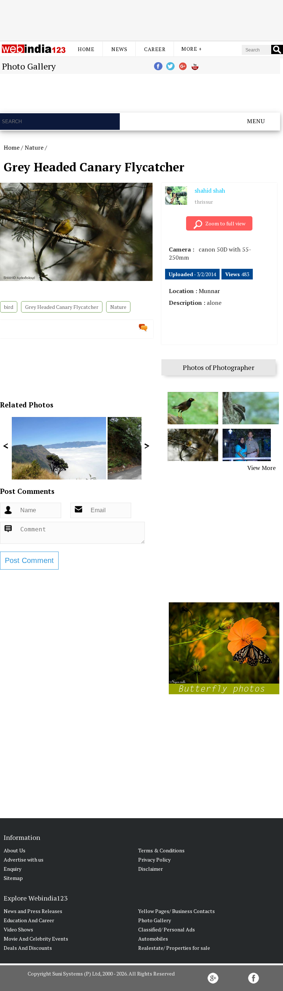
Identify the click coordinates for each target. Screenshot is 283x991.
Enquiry (12, 868)
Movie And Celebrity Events (36, 938)
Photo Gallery (154, 920)
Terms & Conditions (161, 850)
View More (261, 468)
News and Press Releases (33, 911)
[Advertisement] (141, 19)
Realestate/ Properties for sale (174, 947)
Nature (34, 147)
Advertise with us (23, 859)
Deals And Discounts (28, 947)
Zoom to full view (225, 223)
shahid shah (210, 190)
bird (8, 306)
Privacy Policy (154, 859)
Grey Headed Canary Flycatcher (61, 306)
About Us (14, 850)
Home (86, 49)
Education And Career (29, 920)
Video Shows (18, 929)
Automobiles (153, 938)
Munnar (209, 291)
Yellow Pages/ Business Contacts (176, 911)
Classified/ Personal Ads (166, 929)
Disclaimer (150, 868)
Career (154, 49)
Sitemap (13, 877)
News (119, 49)
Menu (256, 121)
